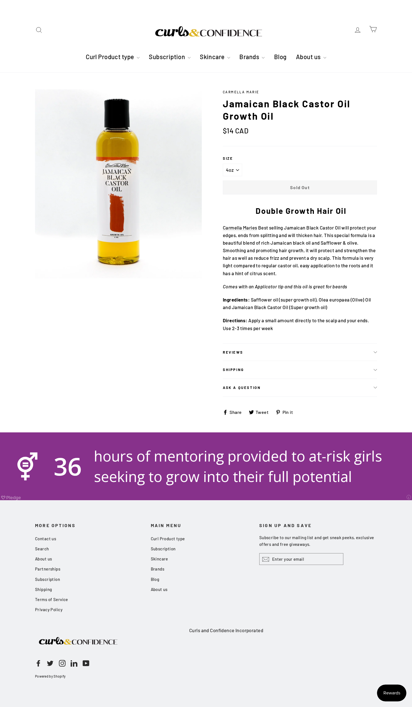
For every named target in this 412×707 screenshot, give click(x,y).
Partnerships (47, 568)
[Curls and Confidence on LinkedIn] (74, 663)
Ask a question (242, 387)
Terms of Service (51, 599)
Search (42, 548)
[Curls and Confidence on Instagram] (62, 663)
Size (228, 158)
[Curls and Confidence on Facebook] (38, 663)
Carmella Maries (240, 227)
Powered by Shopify (50, 676)
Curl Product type (110, 56)
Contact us (45, 538)
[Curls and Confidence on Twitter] (50, 663)
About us (309, 56)
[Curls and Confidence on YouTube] (86, 663)
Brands (249, 56)
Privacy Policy (49, 609)
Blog (280, 56)
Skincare (213, 56)
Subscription (167, 56)
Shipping (233, 369)
